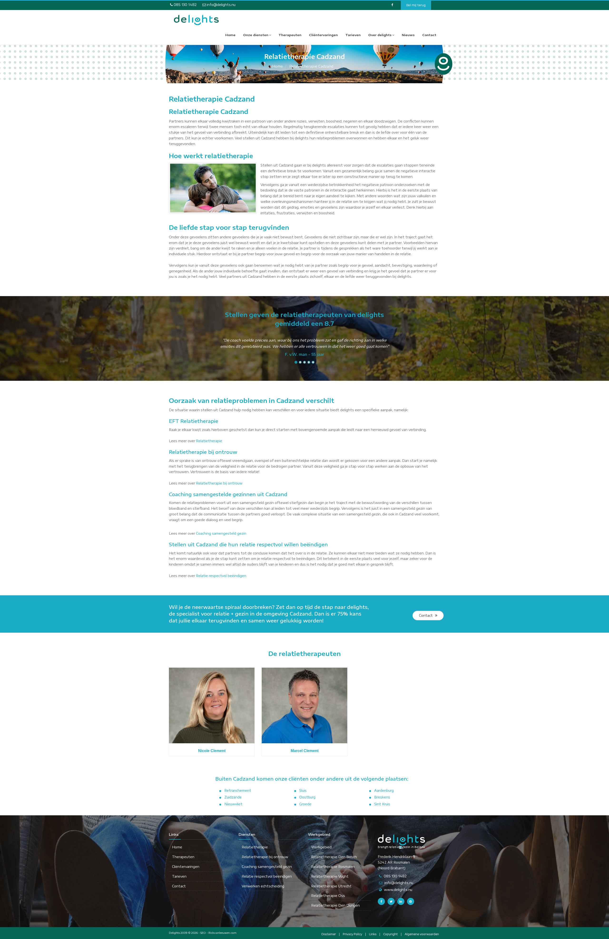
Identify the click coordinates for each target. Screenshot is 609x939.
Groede (305, 804)
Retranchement (237, 790)
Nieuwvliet (233, 804)
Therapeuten (290, 35)
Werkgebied (321, 847)
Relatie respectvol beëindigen (221, 576)
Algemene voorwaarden (422, 934)
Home (230, 35)
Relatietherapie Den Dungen (335, 905)
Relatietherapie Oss (328, 896)
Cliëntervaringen (323, 35)
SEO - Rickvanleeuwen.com (218, 932)
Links (372, 934)
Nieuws (408, 35)
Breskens (382, 797)
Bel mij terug (416, 5)
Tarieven (353, 35)
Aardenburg (384, 790)
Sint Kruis (382, 804)
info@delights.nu (221, 5)
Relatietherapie (209, 441)
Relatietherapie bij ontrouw (219, 483)
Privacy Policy (352, 934)
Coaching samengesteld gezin (221, 533)
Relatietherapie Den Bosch (334, 857)
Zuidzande (233, 797)
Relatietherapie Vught (330, 876)
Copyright (390, 934)
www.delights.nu (398, 890)
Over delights (380, 35)
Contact (429, 35)
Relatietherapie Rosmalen (333, 867)
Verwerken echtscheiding (263, 886)
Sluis (303, 790)
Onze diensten (255, 35)
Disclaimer (328, 934)
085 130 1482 (185, 5)
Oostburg (307, 797)
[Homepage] (196, 20)
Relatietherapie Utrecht (331, 886)
